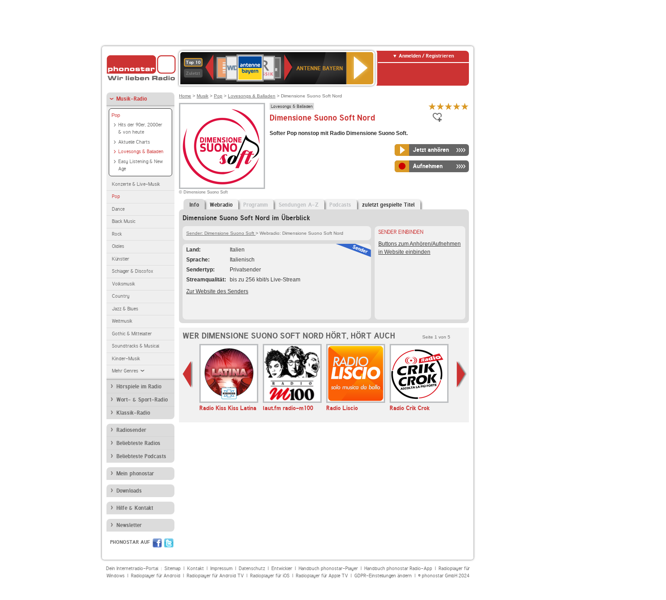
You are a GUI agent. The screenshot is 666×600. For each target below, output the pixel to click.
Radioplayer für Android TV (215, 576)
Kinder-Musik (126, 359)
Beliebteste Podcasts (141, 456)
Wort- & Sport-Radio (142, 400)
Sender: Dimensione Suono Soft (221, 233)
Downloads (129, 491)
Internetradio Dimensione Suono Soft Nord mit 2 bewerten (440, 106)
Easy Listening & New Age (140, 165)
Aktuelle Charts (134, 142)
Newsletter (129, 525)
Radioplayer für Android (155, 576)
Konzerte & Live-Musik (136, 184)
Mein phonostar (135, 473)
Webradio (221, 205)
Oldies (118, 246)
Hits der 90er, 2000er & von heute (140, 128)
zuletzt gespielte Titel (388, 205)
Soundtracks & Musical (135, 346)
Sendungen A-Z (299, 205)
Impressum (221, 568)
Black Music (123, 221)
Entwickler (281, 568)
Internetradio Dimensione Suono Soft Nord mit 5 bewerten (465, 106)
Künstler (120, 259)
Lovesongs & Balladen (141, 152)
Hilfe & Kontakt (134, 508)
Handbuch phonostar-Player (328, 568)
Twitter (169, 542)
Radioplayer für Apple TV (322, 576)
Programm (255, 205)
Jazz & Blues (125, 309)
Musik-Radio (131, 99)
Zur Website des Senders (217, 291)
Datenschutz (252, 568)
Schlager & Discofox (132, 271)
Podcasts (340, 205)
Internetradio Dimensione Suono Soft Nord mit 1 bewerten (432, 106)
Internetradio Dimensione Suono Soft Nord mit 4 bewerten (457, 106)
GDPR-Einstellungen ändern (383, 576)
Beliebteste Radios (138, 443)
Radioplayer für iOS (270, 576)
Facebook (157, 542)
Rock (117, 234)
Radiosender (131, 430)
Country (121, 296)
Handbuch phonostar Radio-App (398, 568)
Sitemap (172, 568)
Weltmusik (122, 321)
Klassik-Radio (133, 413)
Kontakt (195, 568)
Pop (115, 115)
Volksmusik (123, 284)
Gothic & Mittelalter (132, 334)
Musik (202, 95)
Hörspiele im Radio (138, 386)
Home (185, 95)
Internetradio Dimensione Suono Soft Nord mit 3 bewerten (448, 106)
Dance (118, 209)
